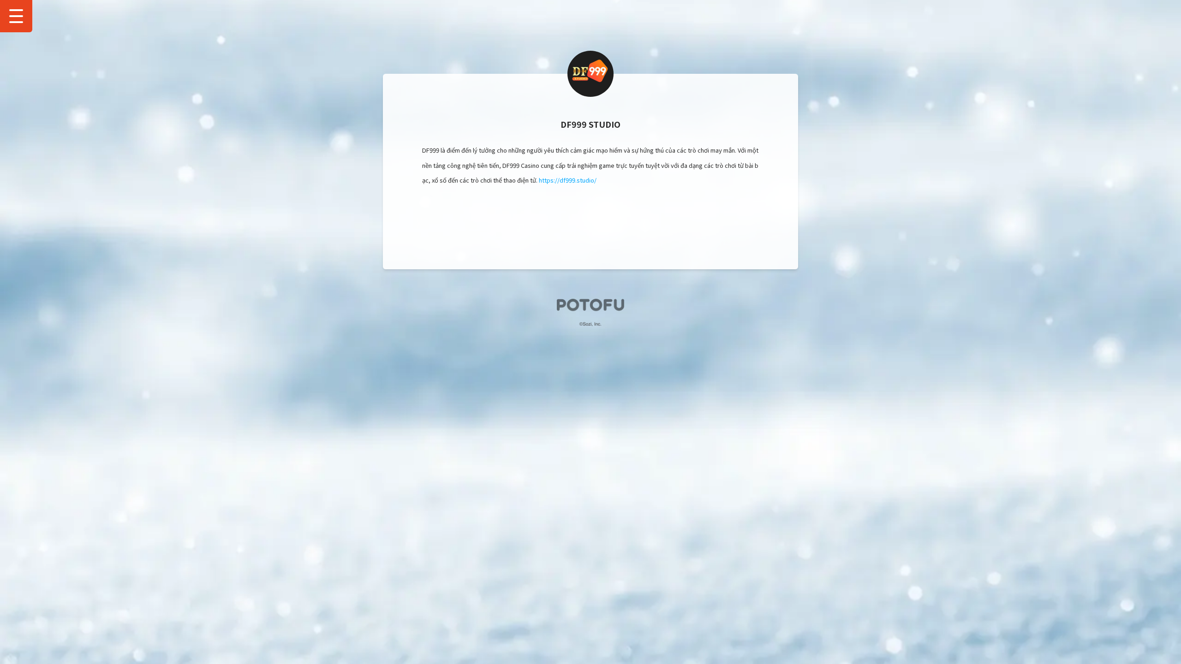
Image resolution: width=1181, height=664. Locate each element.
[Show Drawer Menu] (16, 16)
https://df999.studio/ (567, 180)
